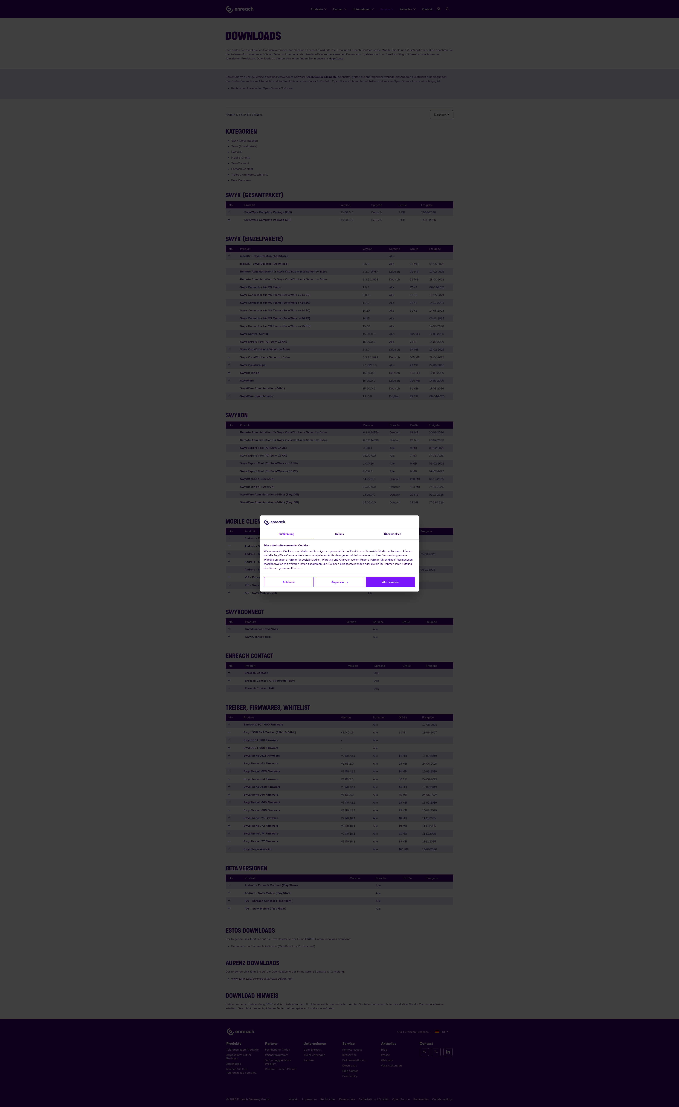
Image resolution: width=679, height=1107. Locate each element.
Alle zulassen (390, 582)
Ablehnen (289, 582)
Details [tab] (339, 533)
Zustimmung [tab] (286, 533)
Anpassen (337, 582)
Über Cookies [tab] (392, 533)
